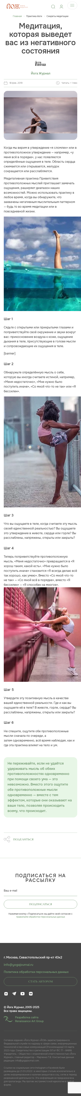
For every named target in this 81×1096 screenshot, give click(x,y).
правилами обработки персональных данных (40, 916)
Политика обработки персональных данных (36, 972)
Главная (17, 16)
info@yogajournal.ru (18, 965)
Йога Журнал (40, 73)
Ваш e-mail (10, 890)
